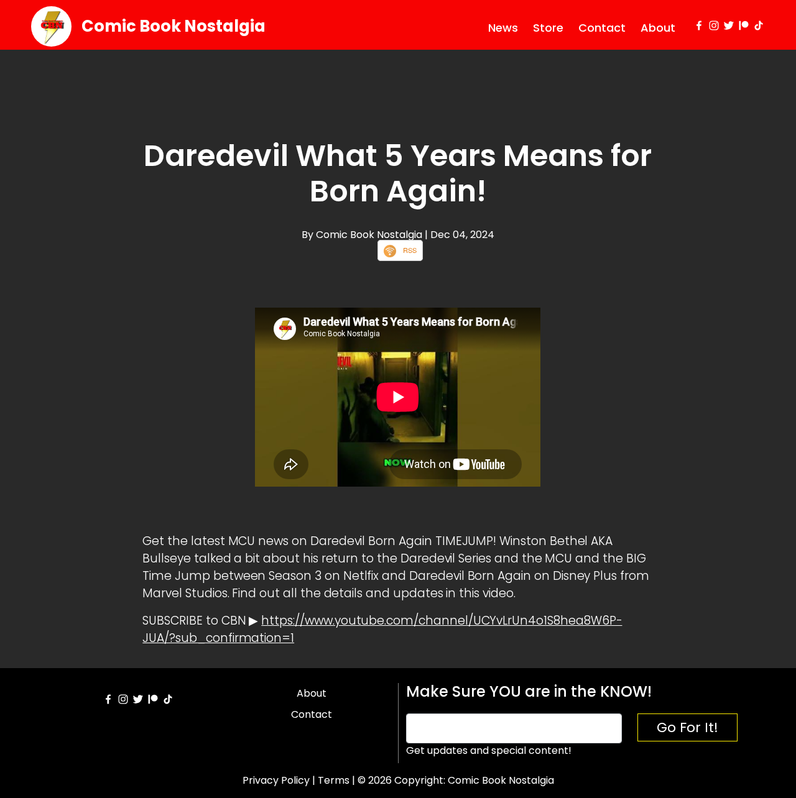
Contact (602, 27)
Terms (333, 780)
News (503, 27)
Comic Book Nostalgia (173, 26)
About (658, 27)
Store (548, 27)
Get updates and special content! (489, 750)
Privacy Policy (276, 780)
